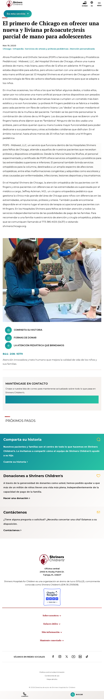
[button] (91, 4)
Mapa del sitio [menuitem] (52, 679)
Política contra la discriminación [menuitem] (52, 672)
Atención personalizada (82, 48)
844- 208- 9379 (13, 353)
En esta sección (16, 13)
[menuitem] (52, 615)
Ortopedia (18, 48)
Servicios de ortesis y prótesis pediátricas (46, 48)
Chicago (7, 48)
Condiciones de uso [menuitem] (52, 676)
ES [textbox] (92, 6)
